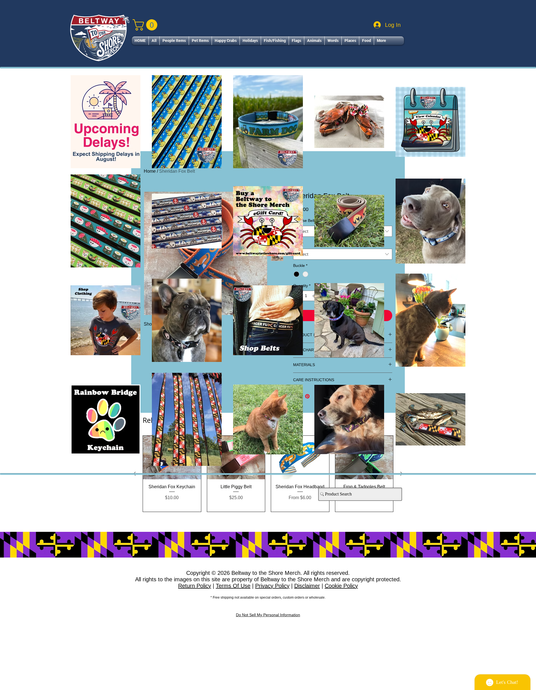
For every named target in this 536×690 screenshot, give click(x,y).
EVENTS (230, 419)
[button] (370, 257)
